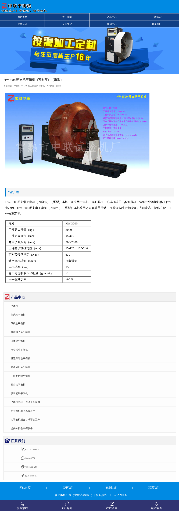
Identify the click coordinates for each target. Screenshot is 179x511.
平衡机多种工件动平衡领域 (25, 402)
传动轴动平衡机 (19, 349)
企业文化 (67, 24)
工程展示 (157, 17)
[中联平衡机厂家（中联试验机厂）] (55, 6)
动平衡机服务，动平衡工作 (25, 419)
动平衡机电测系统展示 (23, 410)
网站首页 (22, 17)
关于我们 (67, 17)
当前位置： (8, 86)
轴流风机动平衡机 (20, 367)
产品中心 (112, 17)
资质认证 (22, 24)
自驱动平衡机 (18, 341)
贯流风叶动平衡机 (20, 358)
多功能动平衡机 (19, 393)
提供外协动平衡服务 (22, 428)
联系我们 (157, 24)
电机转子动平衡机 (20, 332)
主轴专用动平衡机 (20, 375)
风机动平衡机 (18, 323)
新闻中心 (112, 24)
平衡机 (17, 86)
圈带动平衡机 (18, 384)
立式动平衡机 (18, 314)
